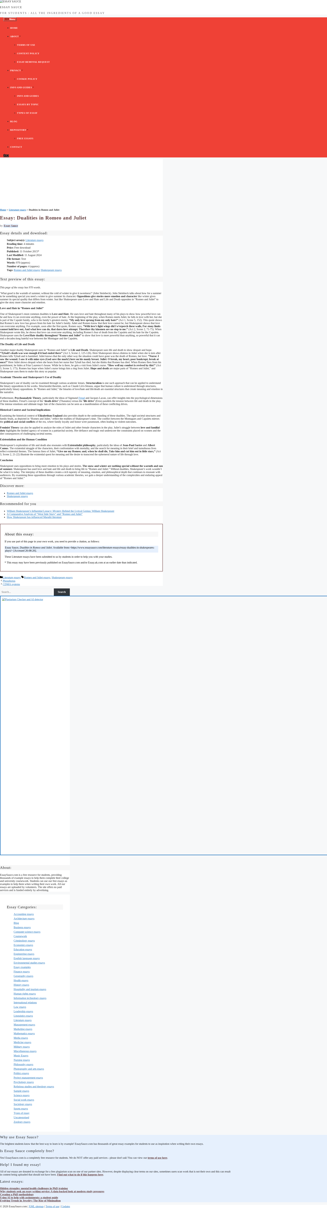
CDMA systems (11, 584)
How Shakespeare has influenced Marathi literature (34, 517)
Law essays (20, 1007)
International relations (25, 1002)
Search (62, 591)
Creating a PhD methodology (17, 1194)
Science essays (21, 1095)
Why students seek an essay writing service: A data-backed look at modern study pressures (52, 1191)
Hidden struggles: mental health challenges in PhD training (34, 1188)
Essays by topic (28, 104)
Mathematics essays (24, 1033)
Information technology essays (30, 998)
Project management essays (28, 1077)
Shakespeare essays (51, 270)
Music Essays (21, 1055)
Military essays (22, 1046)
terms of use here (157, 1157)
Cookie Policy (27, 79)
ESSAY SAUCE (11, 7)
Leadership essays (23, 1011)
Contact (16, 147)
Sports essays (21, 1108)
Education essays (23, 949)
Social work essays (24, 1099)
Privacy (15, 70)
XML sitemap (36, 1206)
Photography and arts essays (29, 1068)
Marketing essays (23, 1029)
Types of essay (27, 113)
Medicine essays (22, 1042)
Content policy (28, 53)
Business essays (22, 927)
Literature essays (34, 240)
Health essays (21, 980)
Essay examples (22, 967)
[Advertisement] (81, 183)
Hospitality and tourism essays (30, 989)
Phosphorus (9, 580)
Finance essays (22, 971)
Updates (65, 1206)
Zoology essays (22, 1121)
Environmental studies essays (29, 962)
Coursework (20, 936)
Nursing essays (22, 1060)
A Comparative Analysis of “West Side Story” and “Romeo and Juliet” (45, 514)
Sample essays (21, 1090)
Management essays (24, 1024)
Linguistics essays (23, 1015)
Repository (18, 130)
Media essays (21, 1037)
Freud (82, 397)
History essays (21, 984)
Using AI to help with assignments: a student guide (29, 1197)
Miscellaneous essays (25, 1051)
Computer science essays (27, 931)
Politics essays (21, 1073)
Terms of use (26, 45)
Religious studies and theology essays (34, 1086)
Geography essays (23, 976)
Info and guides (21, 87)
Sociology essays (23, 1104)
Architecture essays (24, 918)
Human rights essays (25, 993)
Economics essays (23, 945)
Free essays (25, 138)
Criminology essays (24, 940)
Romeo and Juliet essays (27, 270)
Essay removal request (33, 62)
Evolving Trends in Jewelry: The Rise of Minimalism (30, 1200)
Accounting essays (24, 914)
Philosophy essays (23, 1064)
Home (14, 28)
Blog (13, 121)
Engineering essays (24, 953)
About (14, 36)
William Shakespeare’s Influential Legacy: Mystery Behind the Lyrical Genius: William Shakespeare (60, 511)
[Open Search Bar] (6, 155)
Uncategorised (21, 1117)
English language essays (27, 958)
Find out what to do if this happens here (80, 1174)
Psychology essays (24, 1082)
